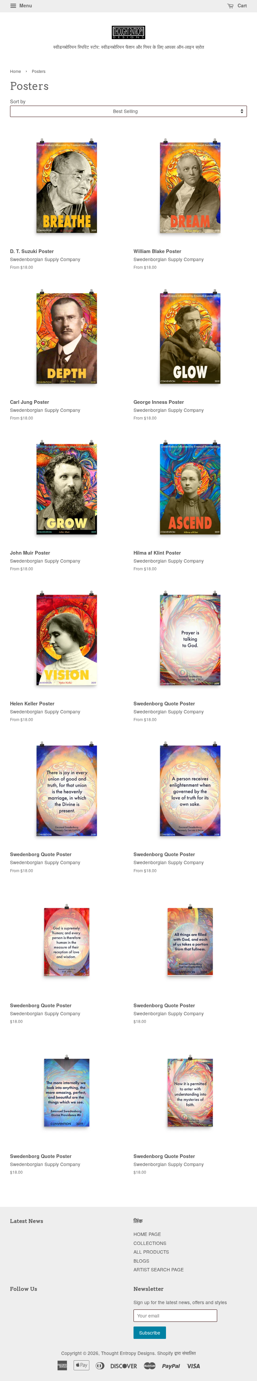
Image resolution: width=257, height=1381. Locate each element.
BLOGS (141, 1260)
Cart (241, 5)
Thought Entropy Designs (128, 1353)
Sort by (17, 101)
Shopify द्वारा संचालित (176, 1353)
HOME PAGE (147, 1234)
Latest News (26, 1221)
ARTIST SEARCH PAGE (159, 1269)
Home (15, 71)
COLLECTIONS (150, 1243)
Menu (25, 5)
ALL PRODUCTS (151, 1251)
